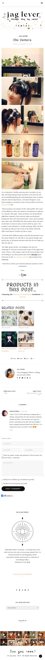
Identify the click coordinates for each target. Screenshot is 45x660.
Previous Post (10, 392)
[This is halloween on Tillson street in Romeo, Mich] (3, 642)
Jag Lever (23, 36)
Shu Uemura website (21, 257)
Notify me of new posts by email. (15, 483)
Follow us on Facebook (22, 574)
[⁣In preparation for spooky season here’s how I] (18, 642)
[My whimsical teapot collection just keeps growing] (11, 642)
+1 (33, 358)
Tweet (21, 358)
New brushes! (6, 328)
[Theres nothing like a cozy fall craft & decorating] (11, 634)
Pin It (27, 358)
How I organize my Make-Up (24, 350)
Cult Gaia (22, 297)
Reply (11, 430)
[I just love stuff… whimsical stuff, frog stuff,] (33, 634)
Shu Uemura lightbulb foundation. (9, 350)
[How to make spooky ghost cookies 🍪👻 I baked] (41, 642)
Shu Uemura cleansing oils (22, 294)
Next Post (34, 392)
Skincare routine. (24, 328)
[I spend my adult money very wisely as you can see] (33, 642)
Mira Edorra (14, 411)
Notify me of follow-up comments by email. (18, 479)
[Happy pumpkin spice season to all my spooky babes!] (3, 634)
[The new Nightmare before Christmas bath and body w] (41, 634)
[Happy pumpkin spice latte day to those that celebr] (18, 634)
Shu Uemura (6, 205)
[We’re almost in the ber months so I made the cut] (26, 634)
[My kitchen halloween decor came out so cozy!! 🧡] (26, 642)
